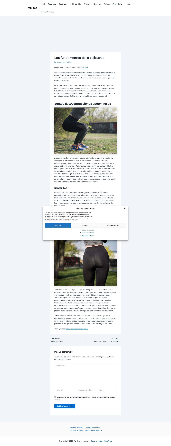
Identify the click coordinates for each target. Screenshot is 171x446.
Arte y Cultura (118, 4)
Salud (43, 4)
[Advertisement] (85, 31)
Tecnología (63, 4)
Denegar (85, 225)
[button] (125, 208)
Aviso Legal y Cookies (88, 230)
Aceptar (58, 225)
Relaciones (52, 4)
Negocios (97, 4)
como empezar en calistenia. (77, 329)
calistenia (84, 67)
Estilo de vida (75, 4)
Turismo (107, 4)
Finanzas (87, 4)
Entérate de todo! (76, 428)
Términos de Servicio (92, 428)
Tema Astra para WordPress (101, 441)
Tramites (31, 7)
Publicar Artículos (47, 12)
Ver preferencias (113, 225)
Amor (129, 4)
